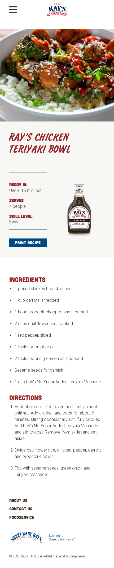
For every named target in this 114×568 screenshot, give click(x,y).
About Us (18, 500)
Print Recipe (28, 242)
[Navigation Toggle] (13, 10)
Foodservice (21, 517)
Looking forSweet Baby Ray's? (61, 537)
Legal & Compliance (71, 556)
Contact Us (20, 508)
